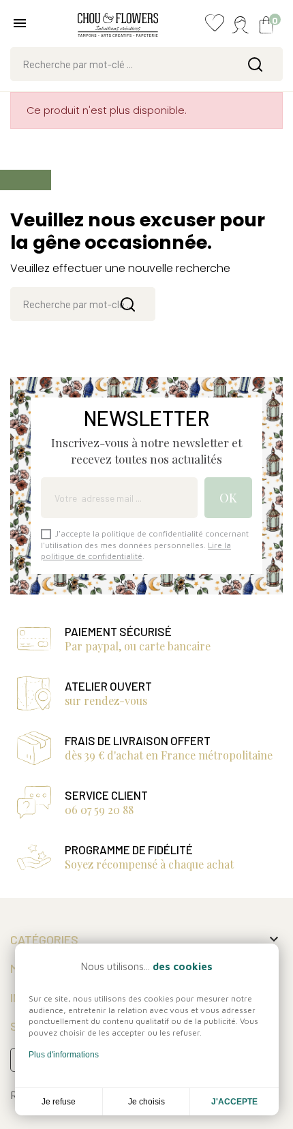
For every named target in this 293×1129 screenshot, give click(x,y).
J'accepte (234, 1102)
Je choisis (146, 1102)
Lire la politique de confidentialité (136, 550)
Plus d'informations (64, 1054)
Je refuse (59, 1102)
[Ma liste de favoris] (214, 26)
